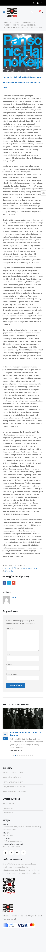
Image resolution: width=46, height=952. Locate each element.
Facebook (4, 583)
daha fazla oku (15, 750)
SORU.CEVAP (9, 813)
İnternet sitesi (11, 674)
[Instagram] (41, 3)
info (27, 565)
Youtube (17, 852)
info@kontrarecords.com (12, 841)
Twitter (9, 583)
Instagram (23, 852)
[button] (5, 12)
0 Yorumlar (9, 571)
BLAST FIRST (32, 568)
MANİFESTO (8, 808)
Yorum (9, 628)
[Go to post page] (23, 718)
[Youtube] (37, 3)
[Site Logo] (12, 12)
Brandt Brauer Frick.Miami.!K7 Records (25, 733)
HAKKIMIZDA (9, 803)
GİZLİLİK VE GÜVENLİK (12, 777)
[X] (33, 3)
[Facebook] (29, 3)
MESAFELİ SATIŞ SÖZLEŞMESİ (15, 791)
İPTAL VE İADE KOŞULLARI (14, 782)
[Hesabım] (32, 12)
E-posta (13, 583)
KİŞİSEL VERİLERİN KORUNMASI (16, 787)
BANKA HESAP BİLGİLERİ (13, 772)
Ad (8, 654)
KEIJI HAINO (23, 568)
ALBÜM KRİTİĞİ (10, 568)
